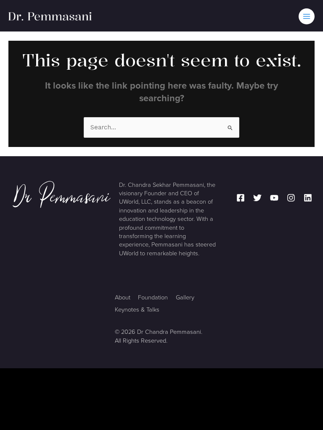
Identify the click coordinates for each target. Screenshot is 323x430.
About (122, 297)
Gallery (185, 297)
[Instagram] (291, 198)
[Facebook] (240, 198)
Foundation (153, 297)
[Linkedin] (308, 198)
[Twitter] (257, 198)
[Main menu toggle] (307, 16)
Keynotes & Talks (137, 309)
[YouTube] (274, 198)
